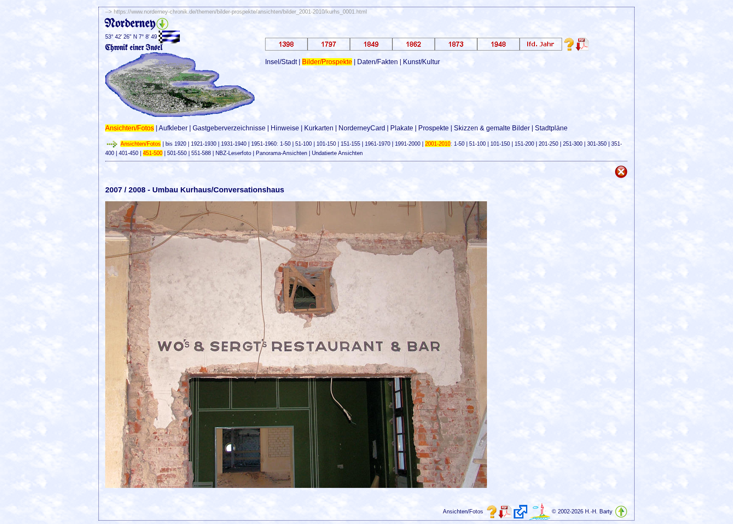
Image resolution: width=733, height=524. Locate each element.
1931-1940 (233, 144)
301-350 (597, 144)
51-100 (303, 144)
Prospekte (433, 128)
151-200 (524, 144)
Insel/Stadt (281, 61)
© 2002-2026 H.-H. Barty (582, 511)
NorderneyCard (362, 128)
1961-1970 (377, 144)
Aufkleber (173, 128)
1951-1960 (264, 144)
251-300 (572, 144)
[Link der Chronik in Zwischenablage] (520, 511)
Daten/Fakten (377, 61)
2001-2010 (437, 144)
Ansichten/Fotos (129, 128)
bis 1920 (175, 144)
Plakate (401, 128)
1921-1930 (203, 144)
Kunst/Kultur (421, 61)
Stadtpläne (551, 128)
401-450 (128, 153)
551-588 (201, 153)
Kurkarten (318, 128)
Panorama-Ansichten (281, 153)
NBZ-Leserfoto (233, 153)
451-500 (152, 153)
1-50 (285, 144)
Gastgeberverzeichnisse (229, 128)
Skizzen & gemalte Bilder (492, 128)
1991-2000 (407, 144)
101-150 (326, 144)
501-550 (177, 153)
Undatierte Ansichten (337, 153)
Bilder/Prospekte (327, 61)
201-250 (548, 144)
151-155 (350, 144)
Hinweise (285, 128)
